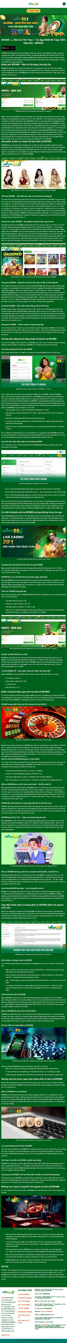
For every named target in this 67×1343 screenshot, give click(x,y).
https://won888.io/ (47, 1311)
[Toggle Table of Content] (12, 48)
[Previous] (3, 25)
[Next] (63, 25)
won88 (44, 1325)
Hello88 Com (5, 1335)
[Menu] (64, 4)
